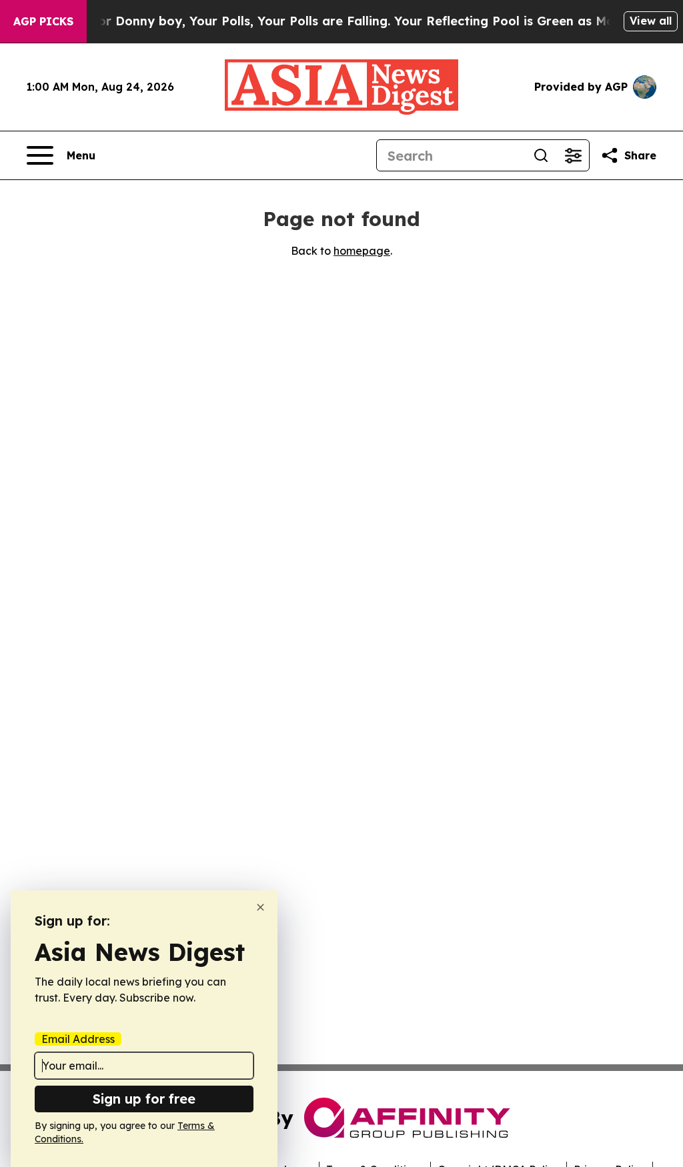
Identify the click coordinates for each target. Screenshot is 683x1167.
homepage (361, 250)
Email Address (78, 1039)
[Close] (260, 907)
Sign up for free (144, 1098)
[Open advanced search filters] (573, 155)
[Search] (541, 155)
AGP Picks (43, 21)
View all (651, 20)
